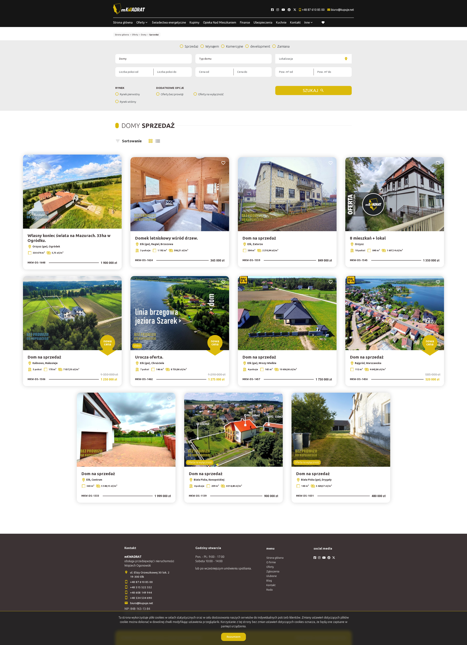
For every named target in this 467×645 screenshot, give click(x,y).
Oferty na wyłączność (211, 94)
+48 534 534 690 (141, 597)
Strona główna (123, 22)
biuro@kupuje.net (141, 603)
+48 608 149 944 (141, 592)
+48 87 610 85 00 (141, 582)
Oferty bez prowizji (172, 94)
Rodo (269, 589)
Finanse (245, 22)
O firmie (271, 562)
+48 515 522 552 (141, 587)
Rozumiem (233, 636)
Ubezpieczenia (263, 22)
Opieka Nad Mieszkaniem (219, 22)
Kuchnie (281, 22)
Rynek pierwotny (130, 94)
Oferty (140, 22)
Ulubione (271, 576)
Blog (269, 580)
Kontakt (295, 22)
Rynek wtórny (128, 101)
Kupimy (194, 22)
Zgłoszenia (272, 571)
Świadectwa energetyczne (169, 22)
